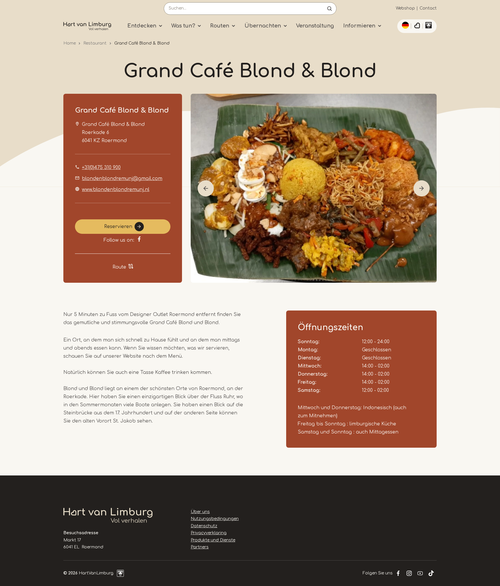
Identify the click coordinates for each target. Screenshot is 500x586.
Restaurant (94, 43)
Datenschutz (204, 526)
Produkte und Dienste (213, 540)
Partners (200, 547)
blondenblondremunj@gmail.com (122, 178)
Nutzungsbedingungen (215, 519)
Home (69, 43)
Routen (219, 26)
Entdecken (141, 26)
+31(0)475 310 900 (101, 167)
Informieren (359, 26)
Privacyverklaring (209, 533)
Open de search (330, 8)
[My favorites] (416, 26)
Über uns (200, 512)
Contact (428, 8)
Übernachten (263, 26)
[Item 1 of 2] (314, 188)
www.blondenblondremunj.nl (115, 189)
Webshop (405, 8)
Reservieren (118, 226)
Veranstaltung (315, 26)
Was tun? (183, 26)
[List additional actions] (404, 25)
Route (119, 267)
